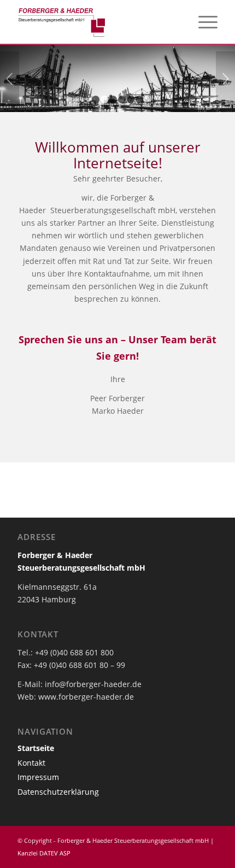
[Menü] (202, 22)
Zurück (9, 78)
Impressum (38, 777)
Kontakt (31, 763)
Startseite (35, 748)
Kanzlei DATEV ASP (43, 853)
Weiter (225, 78)
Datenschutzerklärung (58, 792)
